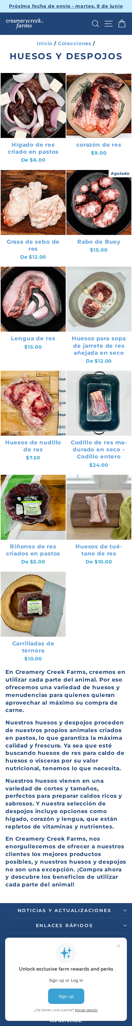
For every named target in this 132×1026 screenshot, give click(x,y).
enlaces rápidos (64, 925)
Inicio (45, 43)
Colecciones (74, 43)
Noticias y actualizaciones (64, 910)
